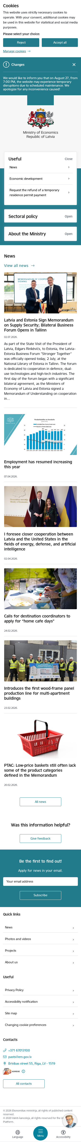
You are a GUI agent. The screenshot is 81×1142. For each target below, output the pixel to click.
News (8, 927)
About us (11, 962)
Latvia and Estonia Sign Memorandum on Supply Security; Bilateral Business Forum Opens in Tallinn (39, 325)
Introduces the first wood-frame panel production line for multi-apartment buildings (39, 693)
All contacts (24, 1084)
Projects (10, 950)
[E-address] (11, 1071)
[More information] (23, 1071)
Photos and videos (18, 939)
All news (40, 802)
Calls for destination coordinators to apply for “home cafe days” (37, 619)
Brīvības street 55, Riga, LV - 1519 (31, 1063)
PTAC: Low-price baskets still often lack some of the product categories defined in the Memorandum (40, 770)
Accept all (59, 42)
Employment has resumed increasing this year (38, 464)
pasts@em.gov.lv (20, 1057)
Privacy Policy (14, 990)
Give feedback (40, 838)
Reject (21, 42)
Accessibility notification (21, 1002)
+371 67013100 (19, 1050)
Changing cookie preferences (25, 1025)
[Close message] (74, 64)
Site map (11, 1013)
